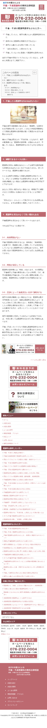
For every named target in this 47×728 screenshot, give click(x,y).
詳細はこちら (5, 634)
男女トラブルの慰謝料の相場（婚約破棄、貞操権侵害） (22, 476)
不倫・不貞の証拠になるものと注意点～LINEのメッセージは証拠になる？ (25, 484)
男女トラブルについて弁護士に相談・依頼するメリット (22, 459)
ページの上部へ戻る (38, 360)
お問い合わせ (8, 440)
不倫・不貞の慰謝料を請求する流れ (15, 463)
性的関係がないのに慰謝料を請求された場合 (18, 548)
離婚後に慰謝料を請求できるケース (15, 495)
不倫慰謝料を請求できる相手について (16, 492)
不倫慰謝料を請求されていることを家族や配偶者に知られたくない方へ (24, 562)
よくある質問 (8, 430)
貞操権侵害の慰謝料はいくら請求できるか (18, 598)
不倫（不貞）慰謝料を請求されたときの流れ (18, 532)
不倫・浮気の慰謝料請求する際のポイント (18, 469)
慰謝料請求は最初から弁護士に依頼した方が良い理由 (21, 473)
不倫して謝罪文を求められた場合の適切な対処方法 (21, 573)
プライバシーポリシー (16, 701)
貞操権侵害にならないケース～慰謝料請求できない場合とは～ (24, 604)
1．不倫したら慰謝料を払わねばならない (17, 76)
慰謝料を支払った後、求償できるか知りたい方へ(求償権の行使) (24, 568)
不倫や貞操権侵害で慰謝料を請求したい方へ (18, 456)
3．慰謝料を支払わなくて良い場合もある (17, 84)
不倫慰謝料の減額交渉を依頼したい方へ (17, 554)
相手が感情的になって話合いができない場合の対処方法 (22, 544)
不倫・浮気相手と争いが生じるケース (16, 506)
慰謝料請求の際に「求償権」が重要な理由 (18, 519)
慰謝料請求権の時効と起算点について (16, 499)
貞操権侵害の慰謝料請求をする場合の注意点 (18, 601)
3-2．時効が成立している (15, 90)
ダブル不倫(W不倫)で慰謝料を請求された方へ (19, 558)
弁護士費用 (7, 426)
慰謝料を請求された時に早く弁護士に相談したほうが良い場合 (24, 551)
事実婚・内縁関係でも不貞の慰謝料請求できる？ (20, 509)
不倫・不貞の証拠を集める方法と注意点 (17, 489)
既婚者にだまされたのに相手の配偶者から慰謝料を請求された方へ (24, 593)
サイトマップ (12, 705)
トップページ (12, 679)
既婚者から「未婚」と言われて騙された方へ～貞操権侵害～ (24, 585)
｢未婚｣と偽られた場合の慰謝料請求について (18, 589)
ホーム (6, 420)
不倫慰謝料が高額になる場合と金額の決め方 (18, 480)
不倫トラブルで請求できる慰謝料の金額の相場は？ (21, 466)
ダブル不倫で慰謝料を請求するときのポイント (19, 516)
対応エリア (7, 437)
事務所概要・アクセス (11, 433)
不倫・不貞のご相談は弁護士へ (14, 452)
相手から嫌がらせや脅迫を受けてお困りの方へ (19, 576)
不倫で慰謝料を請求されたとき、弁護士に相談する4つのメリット (24, 536)
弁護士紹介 (7, 423)
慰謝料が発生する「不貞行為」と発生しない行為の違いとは (24, 512)
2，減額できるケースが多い (14, 80)
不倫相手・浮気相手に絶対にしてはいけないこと (20, 502)
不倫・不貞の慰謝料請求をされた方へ (16, 528)
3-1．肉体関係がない (13, 88)
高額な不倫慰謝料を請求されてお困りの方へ (18, 541)
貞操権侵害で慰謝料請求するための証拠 (17, 608)
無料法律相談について (11, 443)
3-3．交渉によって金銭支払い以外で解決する (18, 93)
